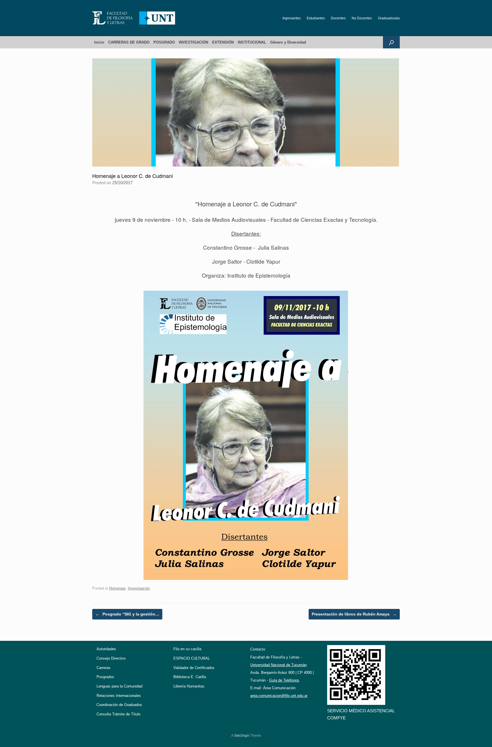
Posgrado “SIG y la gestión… (127, 614)
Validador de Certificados (193, 668)
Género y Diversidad (288, 42)
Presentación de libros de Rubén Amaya (354, 614)
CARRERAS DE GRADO (128, 42)
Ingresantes (291, 18)
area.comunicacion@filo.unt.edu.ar (279, 695)
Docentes (338, 18)
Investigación (139, 588)
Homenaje (117, 588)
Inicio (99, 42)
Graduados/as (389, 18)
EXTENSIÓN (223, 42)
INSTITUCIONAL (252, 42)
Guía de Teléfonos (284, 680)
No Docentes (362, 18)
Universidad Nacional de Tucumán (278, 665)
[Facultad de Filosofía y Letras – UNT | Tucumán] (133, 18)
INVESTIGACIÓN (193, 42)
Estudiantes (316, 18)
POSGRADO (164, 42)
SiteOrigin (241, 735)
